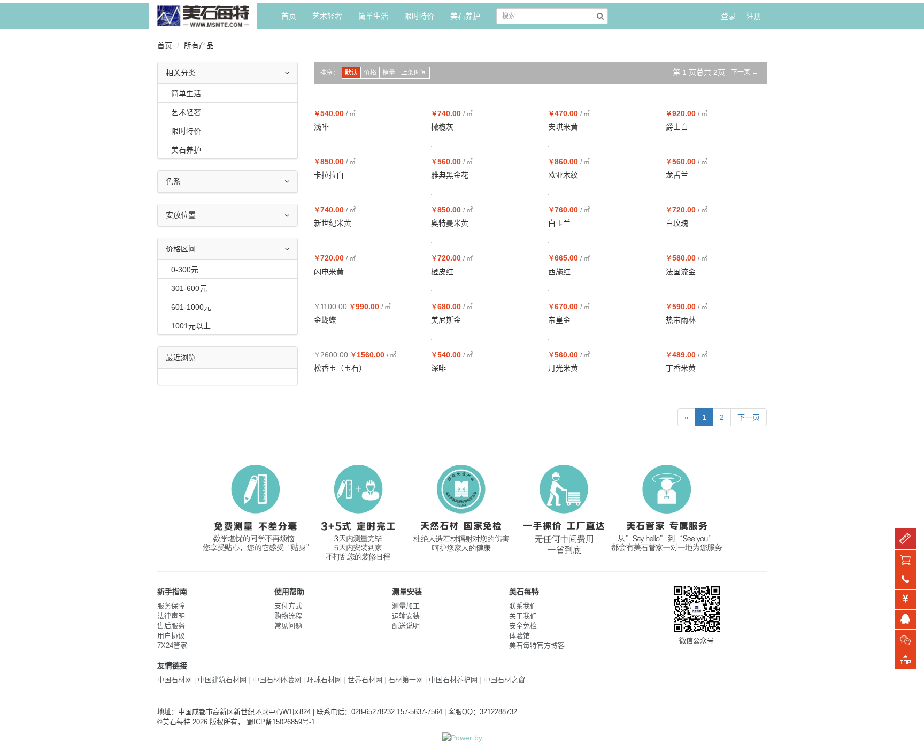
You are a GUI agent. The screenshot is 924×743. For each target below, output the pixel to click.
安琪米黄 (563, 126)
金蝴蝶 (325, 320)
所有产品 (199, 45)
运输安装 (406, 616)
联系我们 (523, 606)
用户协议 (171, 636)
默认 (351, 72)
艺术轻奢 (327, 16)
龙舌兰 (677, 175)
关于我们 (523, 616)
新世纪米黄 (332, 223)
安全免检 (523, 626)
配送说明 (406, 626)
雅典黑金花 (449, 175)
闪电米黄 (329, 271)
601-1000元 (191, 307)
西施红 (559, 271)
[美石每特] (203, 16)
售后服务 (171, 626)
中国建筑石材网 (222, 680)
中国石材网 (174, 680)
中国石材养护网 (453, 680)
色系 (173, 181)
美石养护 (465, 16)
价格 (370, 72)
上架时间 (414, 72)
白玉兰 (559, 223)
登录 (728, 16)
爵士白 (677, 126)
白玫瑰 (677, 223)
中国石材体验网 (276, 680)
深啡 (438, 368)
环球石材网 (324, 680)
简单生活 (373, 16)
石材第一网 (405, 680)
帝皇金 (559, 320)
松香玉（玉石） (340, 368)
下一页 (744, 72)
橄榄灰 (442, 126)
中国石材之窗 (504, 680)
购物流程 (288, 616)
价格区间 (181, 248)
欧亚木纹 (563, 175)
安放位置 (181, 215)
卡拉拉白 (329, 175)
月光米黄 (563, 368)
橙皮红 (442, 271)
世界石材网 (365, 680)
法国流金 (681, 271)
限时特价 (419, 16)
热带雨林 (681, 320)
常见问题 (288, 626)
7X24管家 (172, 645)
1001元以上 (191, 325)
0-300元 (184, 269)
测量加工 (406, 606)
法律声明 (171, 616)
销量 (388, 72)
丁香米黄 (681, 368)
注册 (753, 16)
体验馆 (519, 636)
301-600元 (189, 288)
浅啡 (321, 126)
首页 (288, 16)
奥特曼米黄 (449, 223)
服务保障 (171, 606)
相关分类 (181, 72)
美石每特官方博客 (537, 645)
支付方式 (288, 606)
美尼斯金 (446, 320)
